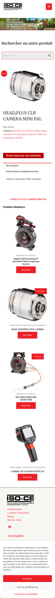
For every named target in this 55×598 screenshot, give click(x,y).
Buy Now (26, 269)
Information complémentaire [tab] (22, 171)
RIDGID (19, 137)
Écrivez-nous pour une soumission (23, 155)
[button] (41, 74)
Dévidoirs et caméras (23, 130)
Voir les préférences (27, 586)
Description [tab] (12, 165)
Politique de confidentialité (26, 594)
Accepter (27, 578)
